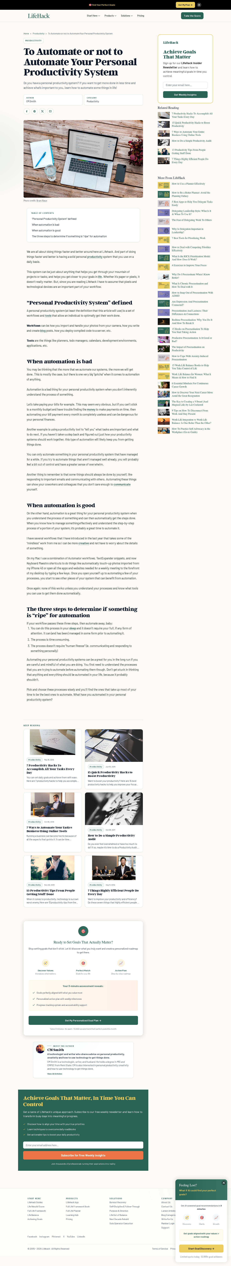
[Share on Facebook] (27, 111)
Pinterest (56, 1236)
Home (26, 33)
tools (48, 315)
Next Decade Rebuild (119, 1219)
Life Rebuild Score (36, 1206)
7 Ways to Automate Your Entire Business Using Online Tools (49, 829)
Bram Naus (42, 200)
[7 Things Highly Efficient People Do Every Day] (114, 868)
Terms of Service (160, 1248)
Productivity (38, 33)
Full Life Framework (37, 1210)
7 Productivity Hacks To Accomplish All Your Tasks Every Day (50, 769)
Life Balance (33, 1215)
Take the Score (192, 15)
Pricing (140, 15)
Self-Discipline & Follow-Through (125, 1206)
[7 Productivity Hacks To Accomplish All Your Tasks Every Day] (52, 742)
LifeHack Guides (35, 1202)
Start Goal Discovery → (201, 1248)
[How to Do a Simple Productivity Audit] (114, 808)
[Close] (199, 5)
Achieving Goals (35, 1219)
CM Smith (31, 101)
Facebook (32, 1236)
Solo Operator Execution (121, 1223)
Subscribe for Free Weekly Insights (83, 1155)
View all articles (54, 1073)
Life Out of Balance (118, 1215)
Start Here (92, 15)
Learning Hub (72, 1215)
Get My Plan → (185, 4)
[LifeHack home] (39, 16)
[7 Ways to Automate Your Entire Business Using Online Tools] (52, 804)
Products (109, 15)
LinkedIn (81, 1236)
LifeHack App (72, 1202)
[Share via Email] (50, 111)
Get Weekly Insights (185, 94)
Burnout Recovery (118, 1202)
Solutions (125, 15)
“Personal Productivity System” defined (54, 218)
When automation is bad (45, 224)
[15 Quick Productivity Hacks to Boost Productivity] (114, 745)
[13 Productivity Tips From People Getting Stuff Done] (52, 868)
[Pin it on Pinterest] (34, 111)
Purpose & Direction (119, 1210)
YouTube (71, 1236)
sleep (72, 628)
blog (43, 330)
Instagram (44, 1236)
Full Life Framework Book (78, 1206)
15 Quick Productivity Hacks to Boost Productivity (110, 774)
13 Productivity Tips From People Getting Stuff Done (51, 892)
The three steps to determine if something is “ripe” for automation (69, 236)
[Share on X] (42, 111)
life (100, 276)
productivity (94, 256)
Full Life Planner (73, 1210)
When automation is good (46, 230)
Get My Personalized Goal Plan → (83, 1020)
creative (83, 543)
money (91, 409)
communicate (122, 484)
